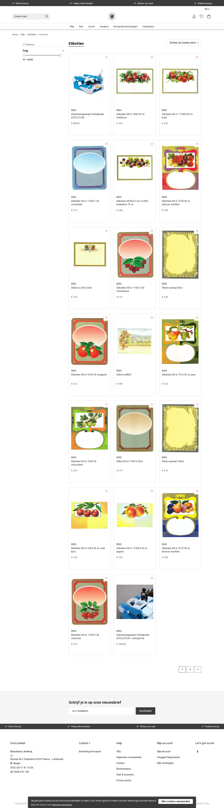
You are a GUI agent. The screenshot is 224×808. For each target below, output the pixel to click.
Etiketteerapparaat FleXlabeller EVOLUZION (87, 116)
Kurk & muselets (125, 774)
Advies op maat (145, 3)
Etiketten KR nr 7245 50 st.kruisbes (83, 463)
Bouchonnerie (123, 768)
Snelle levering (205, 3)
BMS (73, 110)
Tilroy (206, 803)
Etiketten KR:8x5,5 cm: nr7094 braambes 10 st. (132, 203)
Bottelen (32, 34)
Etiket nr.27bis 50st (81, 287)
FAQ (118, 751)
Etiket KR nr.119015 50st (129, 461)
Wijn (72, 26)
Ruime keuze (22, 3)
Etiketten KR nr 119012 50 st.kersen (85, 636)
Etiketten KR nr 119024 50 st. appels (132, 550)
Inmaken (104, 26)
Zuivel (91, 26)
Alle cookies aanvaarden (175, 801)
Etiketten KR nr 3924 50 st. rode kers (88, 550)
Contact (120, 763)
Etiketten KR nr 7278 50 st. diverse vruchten (176, 203)
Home (15, 34)
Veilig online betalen (83, 3)
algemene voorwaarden (62, 805)
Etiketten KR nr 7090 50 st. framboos (130, 116)
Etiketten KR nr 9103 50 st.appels (89, 374)
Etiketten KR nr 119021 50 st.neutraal (85, 203)
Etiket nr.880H (123, 374)
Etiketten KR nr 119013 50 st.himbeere (130, 289)
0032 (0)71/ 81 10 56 (21, 767)
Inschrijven (145, 710)
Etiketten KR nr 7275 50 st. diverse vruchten (176, 550)
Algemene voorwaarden (129, 757)
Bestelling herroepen (90, 751)
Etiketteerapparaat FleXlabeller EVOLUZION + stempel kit (132, 636)
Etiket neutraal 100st (173, 461)
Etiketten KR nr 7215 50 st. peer (179, 374)
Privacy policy (123, 780)
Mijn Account (164, 751)
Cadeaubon (148, 26)
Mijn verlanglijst (165, 763)
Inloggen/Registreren (168, 757)
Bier (81, 26)
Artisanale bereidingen (125, 26)
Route (16, 763)
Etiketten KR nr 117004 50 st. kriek (177, 116)
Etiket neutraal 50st (172, 287)
